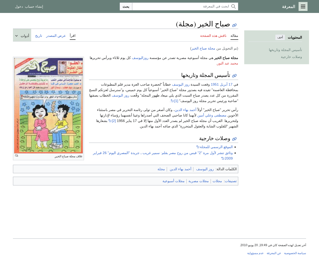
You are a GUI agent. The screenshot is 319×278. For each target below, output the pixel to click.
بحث (126, 6)
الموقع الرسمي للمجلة (216, 147)
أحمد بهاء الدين (185, 110)
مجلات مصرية (198, 181)
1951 (215, 84)
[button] (303, 6)
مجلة (161, 169)
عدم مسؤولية (255, 253)
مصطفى (220, 115)
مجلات (217, 181)
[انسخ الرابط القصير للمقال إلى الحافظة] (234, 25)
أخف (280, 37)
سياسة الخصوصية (295, 253)
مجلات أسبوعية (173, 181)
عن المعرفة (274, 253)
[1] (176, 101)
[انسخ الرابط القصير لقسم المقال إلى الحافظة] (234, 76)
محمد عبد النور (227, 63)
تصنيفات (231, 181)
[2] (114, 121)
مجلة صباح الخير (203, 48)
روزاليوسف (140, 58)
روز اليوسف (181, 84)
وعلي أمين (205, 115)
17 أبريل (226, 84)
